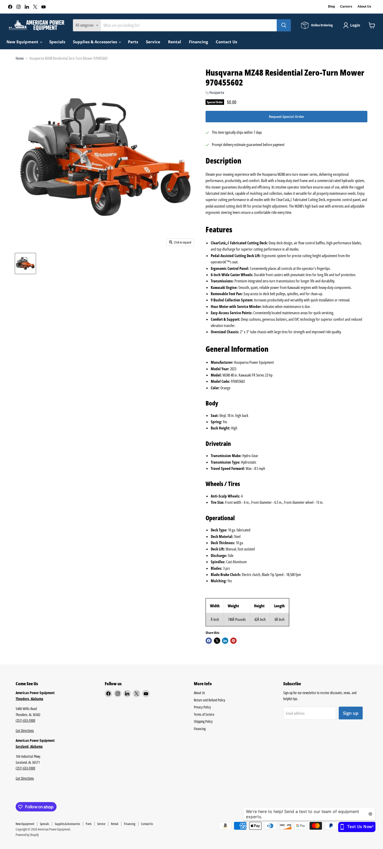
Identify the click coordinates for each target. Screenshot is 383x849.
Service (153, 41)
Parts (133, 41)
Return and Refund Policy (209, 700)
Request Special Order (286, 116)
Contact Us (226, 41)
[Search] (284, 25)
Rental (174, 41)
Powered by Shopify (27, 834)
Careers (346, 6)
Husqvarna (216, 92)
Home (20, 58)
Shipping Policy (203, 721)
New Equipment (23, 41)
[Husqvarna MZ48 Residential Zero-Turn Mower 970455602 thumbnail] (25, 263)
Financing (198, 41)
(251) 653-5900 (25, 720)
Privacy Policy (202, 707)
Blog (331, 6)
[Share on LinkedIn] (225, 641)
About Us (364, 6)
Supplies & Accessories (95, 41)
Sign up (351, 713)
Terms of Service (204, 714)
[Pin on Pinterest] (233, 641)
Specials (57, 41)
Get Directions (25, 730)
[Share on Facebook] (209, 641)
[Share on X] (217, 641)
